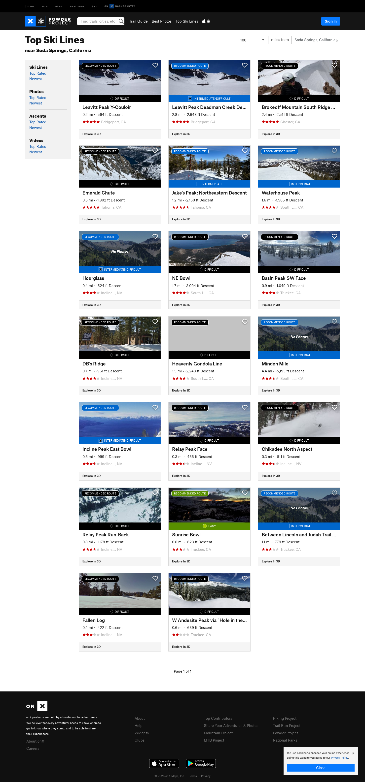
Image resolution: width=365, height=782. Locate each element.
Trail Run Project (286, 725)
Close (321, 767)
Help (139, 725)
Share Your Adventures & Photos (231, 725)
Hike (58, 6)
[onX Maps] (36, 710)
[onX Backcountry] (120, 6)
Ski (94, 6)
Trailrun (77, 6)
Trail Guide (138, 21)
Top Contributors (218, 718)
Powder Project (285, 733)
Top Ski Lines (187, 21)
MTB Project (214, 740)
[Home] (50, 21)
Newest (35, 78)
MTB (45, 6)
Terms (193, 776)
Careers (32, 748)
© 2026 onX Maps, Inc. (169, 776)
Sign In (331, 21)
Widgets (142, 733)
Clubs (140, 740)
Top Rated (37, 73)
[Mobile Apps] (206, 21)
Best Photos (162, 21)
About (140, 718)
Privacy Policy (339, 757)
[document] (321, 761)
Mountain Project (218, 733)
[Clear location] (337, 40)
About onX (35, 741)
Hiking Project (284, 718)
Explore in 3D (91, 133)
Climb (29, 6)
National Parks (285, 740)
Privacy (206, 776)
